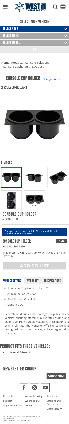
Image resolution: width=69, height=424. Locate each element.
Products (17, 62)
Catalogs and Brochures (54, 402)
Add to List (34, 265)
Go (34, 49)
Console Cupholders (16, 66)
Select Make (11, 35)
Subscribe (56, 376)
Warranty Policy (33, 396)
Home (5, 62)
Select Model (11, 42)
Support (7, 400)
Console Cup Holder (16, 241)
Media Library (54, 408)
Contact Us (31, 405)
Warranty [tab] (32, 280)
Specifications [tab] (52, 280)
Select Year (10, 28)
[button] (55, 6)
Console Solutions (37, 62)
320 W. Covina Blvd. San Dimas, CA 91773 (16, 420)
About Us (52, 396)
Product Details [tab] (12, 280)
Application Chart (12, 405)
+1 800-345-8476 (8, 418)
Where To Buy (32, 400)
